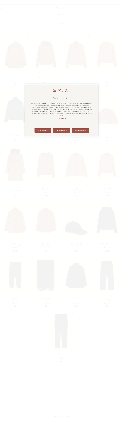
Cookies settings (43, 130)
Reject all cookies (61, 130)
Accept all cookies (80, 130)
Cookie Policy (62, 118)
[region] (61, 110)
